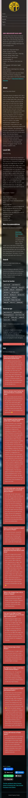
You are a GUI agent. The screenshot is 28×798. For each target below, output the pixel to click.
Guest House (19, 314)
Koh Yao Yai (14, 292)
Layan (6, 294)
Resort (7, 319)
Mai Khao (13, 294)
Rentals (4, 19)
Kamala (14, 287)
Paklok (14, 297)
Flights (4, 22)
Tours (3, 24)
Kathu (12, 289)
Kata (6, 289)
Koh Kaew (19, 289)
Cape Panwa (16, 284)
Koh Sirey (6, 292)
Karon (21, 287)
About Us (4, 16)
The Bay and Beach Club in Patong (12, 783)
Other (14, 319)
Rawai (6, 302)
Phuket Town (15, 299)
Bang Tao (7, 284)
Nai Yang (7, 297)
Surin (12, 302)
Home (3, 13)
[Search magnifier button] (23, 344)
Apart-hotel (8, 312)
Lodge (21, 317)
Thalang (19, 302)
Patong (7, 299)
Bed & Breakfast (8, 314)
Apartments (17, 312)
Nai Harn (21, 294)
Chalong (6, 287)
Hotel (14, 317)
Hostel (6, 317)
